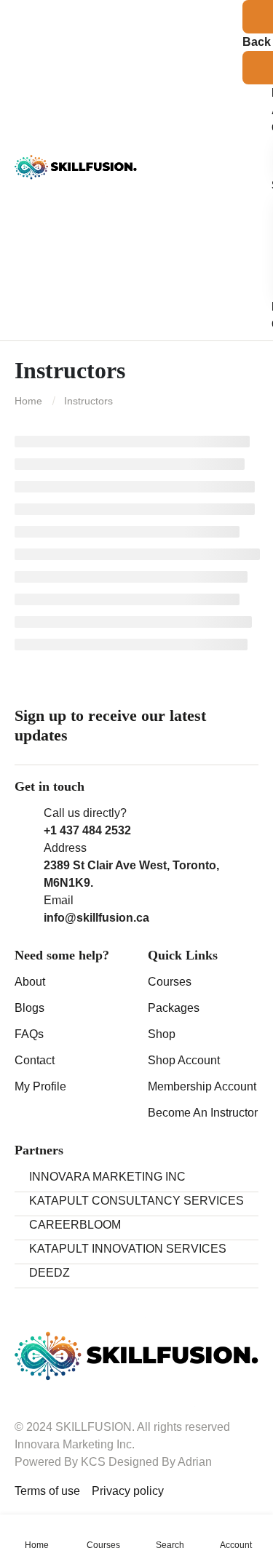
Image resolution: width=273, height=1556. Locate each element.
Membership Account (202, 1086)
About (30, 982)
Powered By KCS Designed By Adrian (113, 1462)
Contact (35, 1060)
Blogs (29, 1008)
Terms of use (47, 1491)
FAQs (29, 1034)
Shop (161, 1034)
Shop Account (184, 1060)
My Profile (40, 1086)
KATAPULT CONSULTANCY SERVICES (136, 1200)
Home (28, 401)
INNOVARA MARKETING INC (107, 1176)
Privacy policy (128, 1491)
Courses (169, 982)
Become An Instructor (203, 1112)
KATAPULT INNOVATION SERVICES (127, 1248)
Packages (173, 1008)
